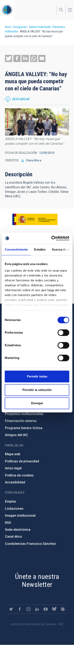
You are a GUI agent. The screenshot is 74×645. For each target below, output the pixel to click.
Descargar (21, 99)
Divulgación (20, 27)
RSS (8, 523)
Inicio (8, 27)
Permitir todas (37, 376)
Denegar (37, 403)
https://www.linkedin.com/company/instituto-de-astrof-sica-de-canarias (37, 609)
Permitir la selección (37, 390)
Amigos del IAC (16, 435)
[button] (8, 58)
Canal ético (13, 536)
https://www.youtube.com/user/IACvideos (45, 609)
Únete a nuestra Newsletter (37, 580)
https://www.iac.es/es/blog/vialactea (63, 609)
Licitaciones (14, 509)
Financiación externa (20, 421)
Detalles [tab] (40, 249)
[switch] (63, 332)
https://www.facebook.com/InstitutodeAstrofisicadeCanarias (19, 609)
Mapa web (12, 454)
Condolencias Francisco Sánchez (30, 544)
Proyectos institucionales (24, 414)
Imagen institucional (20, 515)
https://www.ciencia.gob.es (35, 219)
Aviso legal (13, 468)
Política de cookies (19, 475)
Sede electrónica (17, 530)
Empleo (10, 501)
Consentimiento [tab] (16, 249)
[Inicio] (7, 10)
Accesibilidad (15, 482)
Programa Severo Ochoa (23, 428)
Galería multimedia (40, 27)
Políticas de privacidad (22, 461)
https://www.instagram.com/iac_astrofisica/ (28, 609)
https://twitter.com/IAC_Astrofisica (11, 609)
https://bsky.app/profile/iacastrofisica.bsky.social (54, 609)
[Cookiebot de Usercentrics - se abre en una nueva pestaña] (52, 238)
